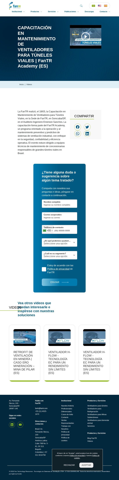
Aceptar (86, 465)
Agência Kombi (16, 474)
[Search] (81, 5)
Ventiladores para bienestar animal (98, 421)
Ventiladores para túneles (97, 406)
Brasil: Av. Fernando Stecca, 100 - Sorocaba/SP (42, 433)
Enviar (55, 282)
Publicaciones (70, 12)
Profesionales (66, 409)
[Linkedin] (12, 425)
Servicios (52, 12)
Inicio (21, 84)
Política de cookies (65, 439)
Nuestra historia (67, 406)
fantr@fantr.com (41, 408)
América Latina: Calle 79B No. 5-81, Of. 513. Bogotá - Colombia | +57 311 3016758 (41, 448)
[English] (99, 5)
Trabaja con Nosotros (66, 427)
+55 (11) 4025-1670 (41, 412)
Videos (90, 441)
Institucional (17, 12)
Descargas (89, 12)
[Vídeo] (85, 37)
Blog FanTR (92, 438)
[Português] (93, 5)
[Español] (105, 5)
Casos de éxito (67, 414)
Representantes (67, 423)
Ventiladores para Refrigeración (94, 410)
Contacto (103, 12)
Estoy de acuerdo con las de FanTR (60, 269)
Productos (35, 12)
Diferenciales (66, 412)
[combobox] (47, 229)
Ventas (64, 420)
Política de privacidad (65, 433)
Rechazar (69, 465)
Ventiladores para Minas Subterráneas (97, 415)
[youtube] (20, 425)
